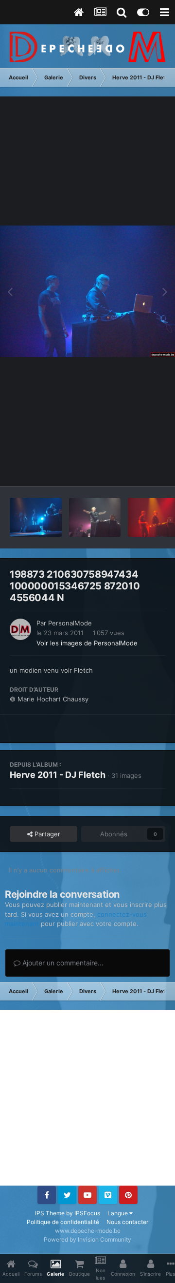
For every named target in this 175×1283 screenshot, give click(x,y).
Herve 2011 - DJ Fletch (57, 775)
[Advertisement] (87, 1098)
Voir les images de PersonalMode (87, 643)
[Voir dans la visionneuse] (87, 291)
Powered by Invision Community (87, 1239)
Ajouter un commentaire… (62, 963)
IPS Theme (50, 1213)
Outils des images (126, 468)
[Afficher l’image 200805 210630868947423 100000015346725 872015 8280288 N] (36, 517)
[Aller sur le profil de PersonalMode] (20, 629)
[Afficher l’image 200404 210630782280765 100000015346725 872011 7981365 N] (95, 517)
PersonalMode (70, 623)
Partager (46, 834)
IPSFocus (87, 1213)
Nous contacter (127, 1222)
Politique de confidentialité (63, 1222)
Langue (118, 1213)
